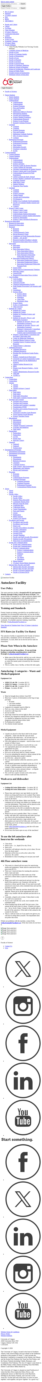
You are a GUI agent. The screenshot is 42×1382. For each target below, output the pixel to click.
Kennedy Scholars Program (22, 123)
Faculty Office (13, 494)
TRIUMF (16, 373)
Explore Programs (19, 106)
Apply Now (17, 110)
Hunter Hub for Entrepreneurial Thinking (26, 269)
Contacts (16, 138)
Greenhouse (17, 290)
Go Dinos (8, 28)
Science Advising (18, 164)
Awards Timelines (19, 535)
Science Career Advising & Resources (25, 219)
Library (7, 26)
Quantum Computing (20, 149)
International (13, 418)
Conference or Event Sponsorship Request (26, 236)
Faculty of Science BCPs (21, 572)
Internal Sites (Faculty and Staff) (19, 565)
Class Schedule (10, 30)
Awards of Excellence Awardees (23, 528)
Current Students (10, 152)
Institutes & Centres (15, 308)
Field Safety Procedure (20, 396)
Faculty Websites (10, 45)
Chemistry (16, 463)
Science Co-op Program (20, 121)
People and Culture (11, 24)
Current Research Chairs (21, 232)
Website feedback (6, 1335)
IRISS (7, 19)
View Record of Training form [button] (10, 625)
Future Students (10, 95)
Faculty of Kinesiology (16, 56)
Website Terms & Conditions (10, 1332)
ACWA (15, 437)
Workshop (20, 297)
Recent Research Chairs (20, 234)
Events (15, 151)
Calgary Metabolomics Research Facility (26, 372)
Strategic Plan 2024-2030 (21, 500)
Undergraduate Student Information (24, 214)
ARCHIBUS (9, 21)
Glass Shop (20, 299)
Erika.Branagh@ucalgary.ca (17, 622)
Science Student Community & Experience (27, 178)
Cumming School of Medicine (18, 50)
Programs (12, 472)
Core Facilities (13, 277)
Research (12, 227)
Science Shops (17, 292)
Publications (17, 515)
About (7, 489)
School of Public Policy (16, 71)
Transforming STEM (20, 407)
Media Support (18, 516)
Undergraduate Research (21, 119)
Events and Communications (18, 542)
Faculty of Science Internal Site (23, 570)
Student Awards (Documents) (22, 539)
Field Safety (13, 390)
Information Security (19, 147)
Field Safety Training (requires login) (25, 398)
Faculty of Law (14, 58)
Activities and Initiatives (21, 427)
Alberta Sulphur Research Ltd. (23, 364)
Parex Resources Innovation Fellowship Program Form (26, 255)
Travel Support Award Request (23, 414)
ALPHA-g (16, 375)
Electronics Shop (22, 301)
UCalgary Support (11, 15)
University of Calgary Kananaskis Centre (26, 359)
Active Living (9, 39)
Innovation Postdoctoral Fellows (23, 258)
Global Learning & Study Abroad (24, 177)
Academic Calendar (11, 41)
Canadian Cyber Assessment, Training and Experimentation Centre (29, 332)
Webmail (8, 13)
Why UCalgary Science (20, 136)
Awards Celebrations (20, 529)
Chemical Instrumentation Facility (24, 284)
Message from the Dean (20, 503)
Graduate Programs (19, 479)
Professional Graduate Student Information (26, 216)
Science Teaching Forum (21, 416)
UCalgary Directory (11, 32)
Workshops (20, 559)
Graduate (12, 125)
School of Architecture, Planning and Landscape (24, 69)
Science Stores (17, 303)
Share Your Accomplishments (22, 541)
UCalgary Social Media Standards (24, 563)
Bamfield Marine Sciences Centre (24, 340)
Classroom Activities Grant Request (24, 412)
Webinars (20, 554)
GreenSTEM (17, 273)
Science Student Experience (22, 117)
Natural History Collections (22, 346)
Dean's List (16, 526)
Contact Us (8, 946)
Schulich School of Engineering (19, 73)
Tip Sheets (20, 557)
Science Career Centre (16, 208)
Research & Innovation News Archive (25, 242)
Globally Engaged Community (23, 425)
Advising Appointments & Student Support (27, 169)
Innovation (12, 243)
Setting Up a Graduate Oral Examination (26, 201)
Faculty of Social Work (16, 63)
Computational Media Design (26, 487)
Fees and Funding (19, 108)
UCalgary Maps (10, 43)
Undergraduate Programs (21, 477)
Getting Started (18, 195)
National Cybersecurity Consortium (28, 329)
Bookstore (8, 37)
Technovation (17, 448)
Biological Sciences (19, 461)
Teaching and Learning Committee (24, 405)
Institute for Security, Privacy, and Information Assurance (24, 319)
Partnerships (17, 424)
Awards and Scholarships (21, 115)
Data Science (17, 145)
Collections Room (19, 507)
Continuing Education (12, 34)
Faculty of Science (15, 62)
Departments (13, 455)
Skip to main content (7, 2)
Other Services (18, 307)
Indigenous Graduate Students (22, 134)
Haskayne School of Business (18, 67)
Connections (9, 377)
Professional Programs (16, 139)
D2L (6, 17)
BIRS (15, 366)
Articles (19, 555)
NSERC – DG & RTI (20, 238)
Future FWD (17, 268)
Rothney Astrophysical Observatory (24, 357)
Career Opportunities (20, 509)
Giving (15, 513)
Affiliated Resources (15, 347)
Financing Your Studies (20, 186)
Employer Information (20, 217)
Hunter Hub (17, 438)
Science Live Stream (19, 518)
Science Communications (21, 548)
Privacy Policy (5, 1334)
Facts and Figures (18, 511)
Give (6, 948)
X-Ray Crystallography (20, 305)
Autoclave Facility (19, 282)
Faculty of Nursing (15, 60)
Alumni (11, 383)
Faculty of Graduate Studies (18, 54)
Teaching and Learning (16, 399)
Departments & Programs (13, 450)
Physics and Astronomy (20, 470)
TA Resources (17, 199)
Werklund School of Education (19, 75)
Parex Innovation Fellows (21, 249)
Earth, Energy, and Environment (23, 466)
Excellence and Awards (16, 520)
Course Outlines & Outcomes (22, 167)
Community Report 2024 (21, 502)
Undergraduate (14, 100)
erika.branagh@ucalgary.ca (18, 826)
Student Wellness (18, 184)
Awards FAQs (17, 533)
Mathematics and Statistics (21, 468)
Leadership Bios (18, 505)
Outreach (12, 442)
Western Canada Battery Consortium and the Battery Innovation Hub (26, 335)
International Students (20, 113)
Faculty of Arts (14, 52)
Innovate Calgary (18, 271)
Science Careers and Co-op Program (24, 171)
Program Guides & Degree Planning (24, 165)
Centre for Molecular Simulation (23, 338)
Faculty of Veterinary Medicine (19, 65)
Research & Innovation (12, 221)
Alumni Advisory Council (21, 388)
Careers (7, 36)
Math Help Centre (19, 182)
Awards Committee (19, 531)
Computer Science (19, 464)
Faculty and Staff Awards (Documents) (25, 537)
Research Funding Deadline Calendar (25, 240)
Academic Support (19, 180)
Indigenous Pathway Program (22, 112)
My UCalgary (9, 12)
